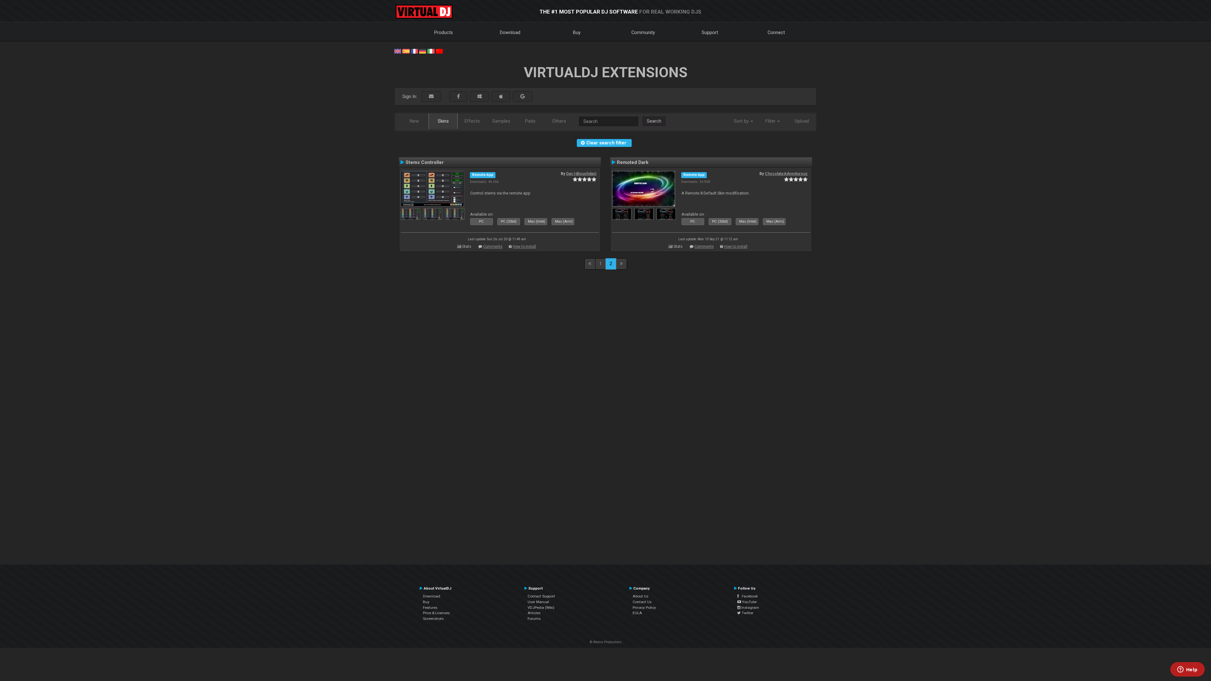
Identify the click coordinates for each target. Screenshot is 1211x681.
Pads (530, 121)
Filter (771, 121)
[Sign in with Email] (431, 96)
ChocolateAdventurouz (786, 174)
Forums (534, 618)
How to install (524, 246)
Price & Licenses (436, 613)
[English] (397, 51)
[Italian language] (430, 51)
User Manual (538, 602)
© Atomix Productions (606, 642)
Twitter (747, 613)
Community (643, 32)
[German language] (422, 51)
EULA (637, 613)
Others (559, 121)
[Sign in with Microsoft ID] (479, 96)
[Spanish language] (405, 51)
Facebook (748, 596)
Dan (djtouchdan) (581, 174)
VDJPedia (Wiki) (541, 607)
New (414, 121)
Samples (501, 121)
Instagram (749, 607)
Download (510, 32)
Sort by (742, 121)
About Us (640, 596)
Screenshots (433, 618)
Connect (776, 32)
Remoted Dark (632, 162)
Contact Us (642, 602)
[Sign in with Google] (522, 96)
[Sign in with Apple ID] (501, 96)
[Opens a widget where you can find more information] (1187, 670)
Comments (492, 246)
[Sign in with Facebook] (458, 96)
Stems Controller (425, 162)
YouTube (749, 602)
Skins (443, 121)
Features (430, 607)
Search (654, 121)
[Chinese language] (439, 51)
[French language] (414, 51)
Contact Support (541, 596)
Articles (534, 613)
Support (710, 32)
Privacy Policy (644, 607)
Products (443, 32)
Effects (472, 121)
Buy (577, 32)
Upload (802, 121)
